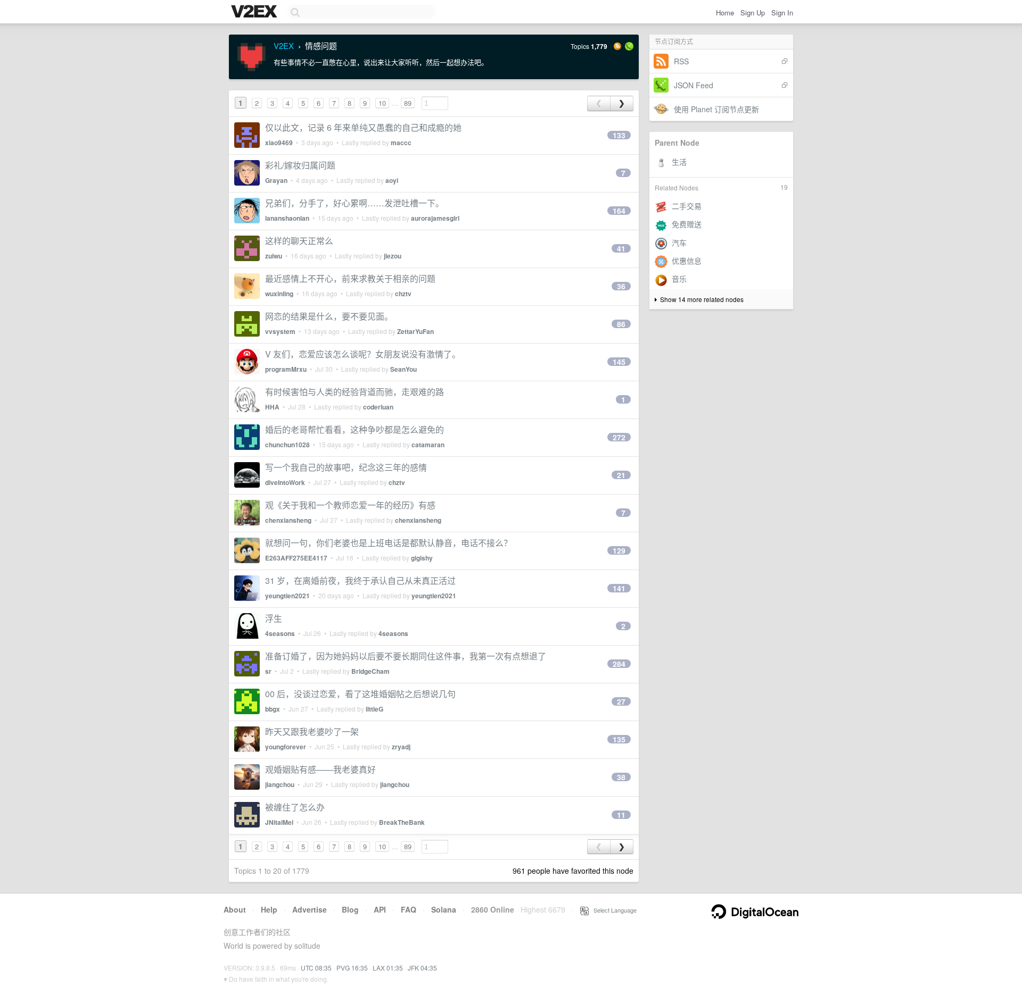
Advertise (309, 909)
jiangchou (279, 784)
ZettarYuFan (415, 331)
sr (268, 671)
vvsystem (280, 331)
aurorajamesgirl (435, 218)
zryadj (401, 746)
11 (621, 814)
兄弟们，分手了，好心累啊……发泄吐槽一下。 (354, 203)
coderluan (378, 407)
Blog (350, 909)
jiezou (392, 256)
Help (269, 909)
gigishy (422, 558)
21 (621, 475)
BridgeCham (370, 671)
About (235, 909)
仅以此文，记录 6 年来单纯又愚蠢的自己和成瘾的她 (363, 127)
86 (621, 324)
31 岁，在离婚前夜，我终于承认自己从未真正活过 (360, 580)
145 (619, 361)
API (380, 909)
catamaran (427, 444)
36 (621, 286)
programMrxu (286, 369)
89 (407, 103)
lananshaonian (287, 218)
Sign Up (752, 12)
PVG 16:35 (352, 967)
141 (619, 588)
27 (621, 701)
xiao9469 (279, 142)
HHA (272, 407)
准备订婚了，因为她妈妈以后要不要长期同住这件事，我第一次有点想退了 (405, 656)
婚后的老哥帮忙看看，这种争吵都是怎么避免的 (354, 429)
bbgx (272, 709)
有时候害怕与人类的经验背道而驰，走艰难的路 (354, 392)
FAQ (408, 909)
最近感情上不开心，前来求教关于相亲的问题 (350, 278)
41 (621, 248)
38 (621, 777)
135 (619, 739)
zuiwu (273, 256)
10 (382, 103)
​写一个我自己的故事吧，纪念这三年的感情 (346, 467)
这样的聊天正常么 (299, 241)
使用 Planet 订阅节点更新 (716, 109)
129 (619, 550)
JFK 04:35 (422, 967)
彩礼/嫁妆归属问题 (300, 165)
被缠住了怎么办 (295, 807)
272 (619, 437)
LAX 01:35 (388, 967)
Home (725, 12)
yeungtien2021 (287, 595)
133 (619, 135)
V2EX (284, 45)
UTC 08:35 (316, 967)
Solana (443, 909)
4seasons (280, 633)
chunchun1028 (287, 444)
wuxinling (279, 293)
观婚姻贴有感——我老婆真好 (320, 769)
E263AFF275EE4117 (296, 558)
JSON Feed (693, 85)
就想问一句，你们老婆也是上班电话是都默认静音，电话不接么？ (388, 543)
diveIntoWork (285, 482)
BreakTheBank (402, 822)
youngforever (285, 746)
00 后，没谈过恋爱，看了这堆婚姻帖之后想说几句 (360, 694)
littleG (374, 709)
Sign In (782, 12)
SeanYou (403, 369)
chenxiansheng (288, 520)
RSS (681, 61)
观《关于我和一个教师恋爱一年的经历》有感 (350, 505)
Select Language (613, 910)
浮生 (273, 618)
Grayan (276, 180)
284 (619, 663)
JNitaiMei (279, 822)
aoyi (391, 180)
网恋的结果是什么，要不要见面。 (329, 316)
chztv (403, 293)
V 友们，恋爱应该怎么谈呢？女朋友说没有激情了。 (362, 354)
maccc (401, 142)
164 (619, 210)
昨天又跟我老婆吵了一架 (312, 731)
